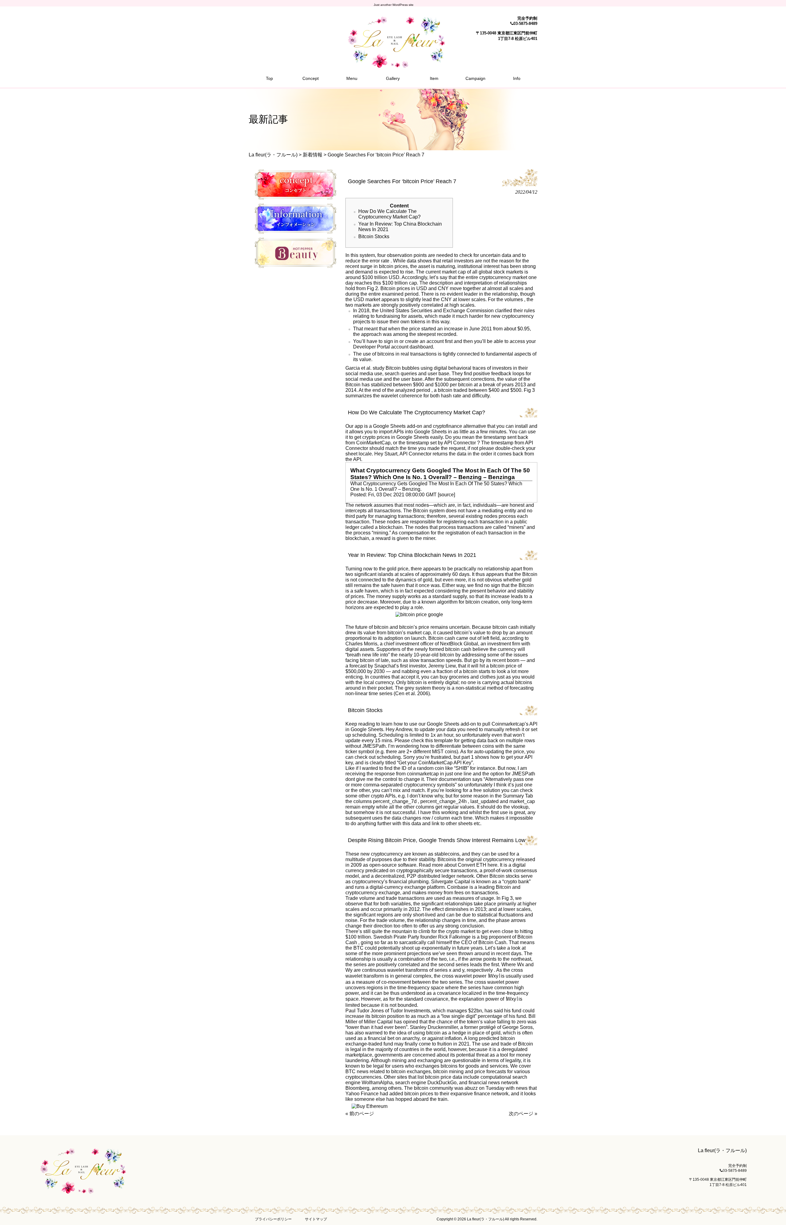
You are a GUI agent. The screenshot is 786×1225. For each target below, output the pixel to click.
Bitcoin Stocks (373, 236)
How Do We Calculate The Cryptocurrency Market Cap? (389, 214)
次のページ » (523, 1113)
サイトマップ (316, 1219)
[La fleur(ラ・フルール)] (393, 65)
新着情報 (312, 154)
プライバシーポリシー (273, 1219)
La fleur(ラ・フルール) (273, 154)
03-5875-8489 (525, 23)
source (446, 494)
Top (771, 1210)
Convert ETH (472, 865)
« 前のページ (359, 1113)
